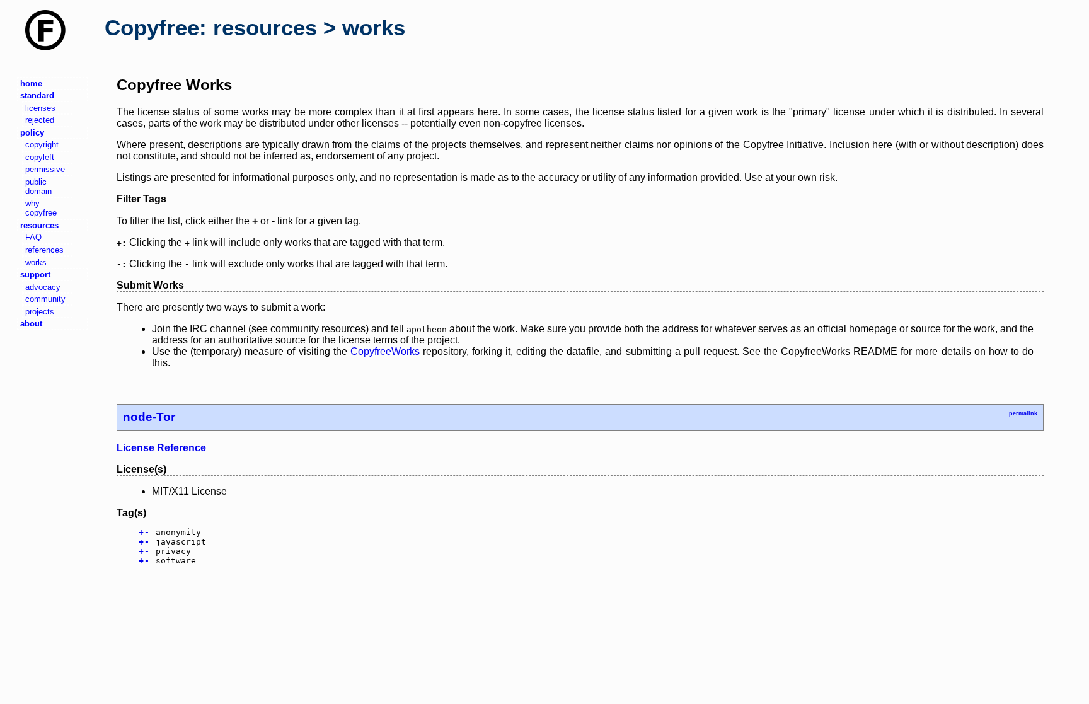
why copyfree (41, 208)
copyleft (39, 157)
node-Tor (149, 417)
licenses (40, 108)
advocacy (42, 287)
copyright (42, 144)
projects (39, 311)
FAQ (33, 237)
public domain (38, 186)
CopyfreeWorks (385, 351)
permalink (1023, 413)
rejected (39, 120)
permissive (45, 169)
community (45, 299)
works (36, 262)
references (44, 250)
